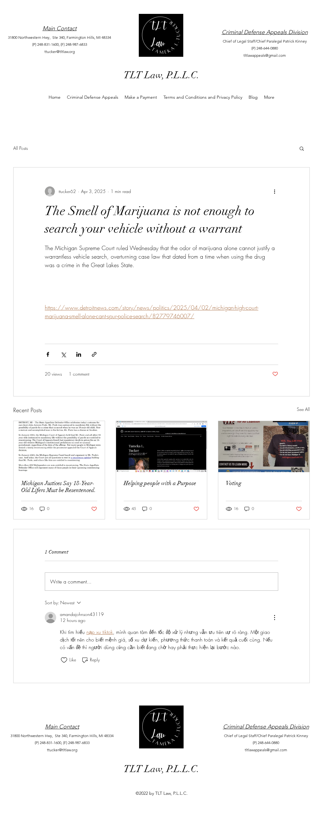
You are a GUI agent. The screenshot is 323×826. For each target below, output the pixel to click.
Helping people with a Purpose (160, 483)
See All (303, 409)
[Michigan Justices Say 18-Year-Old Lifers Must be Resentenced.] (59, 446)
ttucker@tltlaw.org (59, 51)
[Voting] (263, 446)
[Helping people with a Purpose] (161, 446)
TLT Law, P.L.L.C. (161, 75)
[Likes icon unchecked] (64, 660)
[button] (302, 148)
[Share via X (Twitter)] (63, 354)
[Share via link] (94, 354)
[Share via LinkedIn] (79, 354)
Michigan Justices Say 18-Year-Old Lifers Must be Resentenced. (58, 487)
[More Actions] (274, 617)
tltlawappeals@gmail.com (265, 55)
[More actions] (274, 191)
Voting (233, 483)
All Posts (20, 148)
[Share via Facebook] (48, 354)
